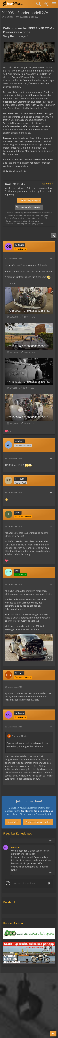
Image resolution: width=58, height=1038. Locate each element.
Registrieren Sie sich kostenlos (37, 810)
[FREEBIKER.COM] (13, 4)
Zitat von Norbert (20, 736)
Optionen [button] (47, 841)
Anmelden (13, 822)
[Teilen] (53, 235)
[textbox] (29, 883)
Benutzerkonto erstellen (38, 822)
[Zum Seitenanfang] (53, 1033)
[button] (5, 847)
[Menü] (54, 4)
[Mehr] (51, 258)
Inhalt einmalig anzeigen (29, 200)
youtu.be (46, 183)
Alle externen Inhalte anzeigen (29, 207)
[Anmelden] (46, 4)
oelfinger (9, 16)
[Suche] (38, 4)
